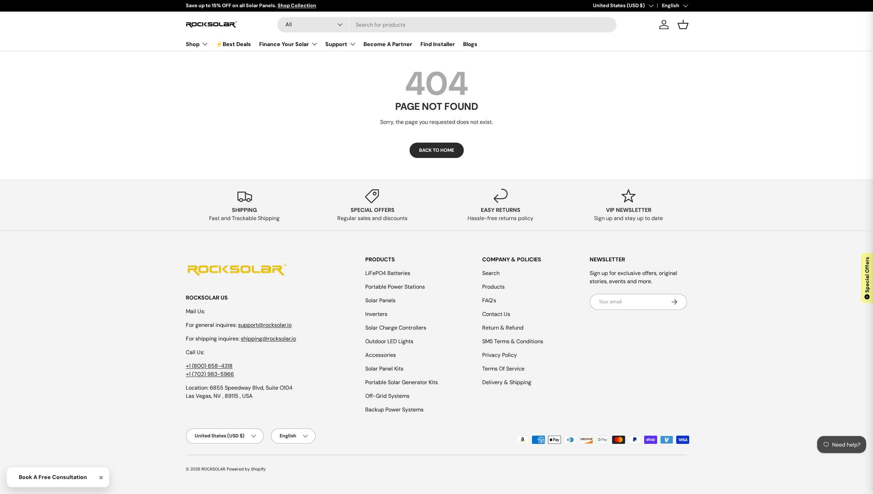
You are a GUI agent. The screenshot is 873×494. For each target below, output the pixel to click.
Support (336, 44)
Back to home (436, 150)
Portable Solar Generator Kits (401, 382)
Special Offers (867, 278)
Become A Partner (388, 44)
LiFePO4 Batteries (387, 273)
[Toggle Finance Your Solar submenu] (314, 44)
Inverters (376, 314)
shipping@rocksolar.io (268, 338)
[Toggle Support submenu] (353, 44)
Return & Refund (502, 327)
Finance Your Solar (284, 44)
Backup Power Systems (394, 409)
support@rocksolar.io (265, 325)
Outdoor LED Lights (389, 341)
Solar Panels (380, 300)
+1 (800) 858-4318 (209, 365)
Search (491, 273)
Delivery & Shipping (506, 382)
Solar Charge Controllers (395, 327)
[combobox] (447, 24)
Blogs (470, 44)
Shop (192, 44)
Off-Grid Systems (387, 395)
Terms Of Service (503, 368)
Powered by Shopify (246, 469)
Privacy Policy (499, 355)
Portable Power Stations (395, 286)
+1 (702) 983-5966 (210, 374)
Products (493, 286)
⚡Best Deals (233, 44)
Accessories (380, 355)
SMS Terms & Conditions (512, 341)
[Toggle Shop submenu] (205, 44)
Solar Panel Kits (384, 368)
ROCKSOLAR (213, 469)
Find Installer (437, 44)
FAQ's (489, 300)
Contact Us (496, 314)
